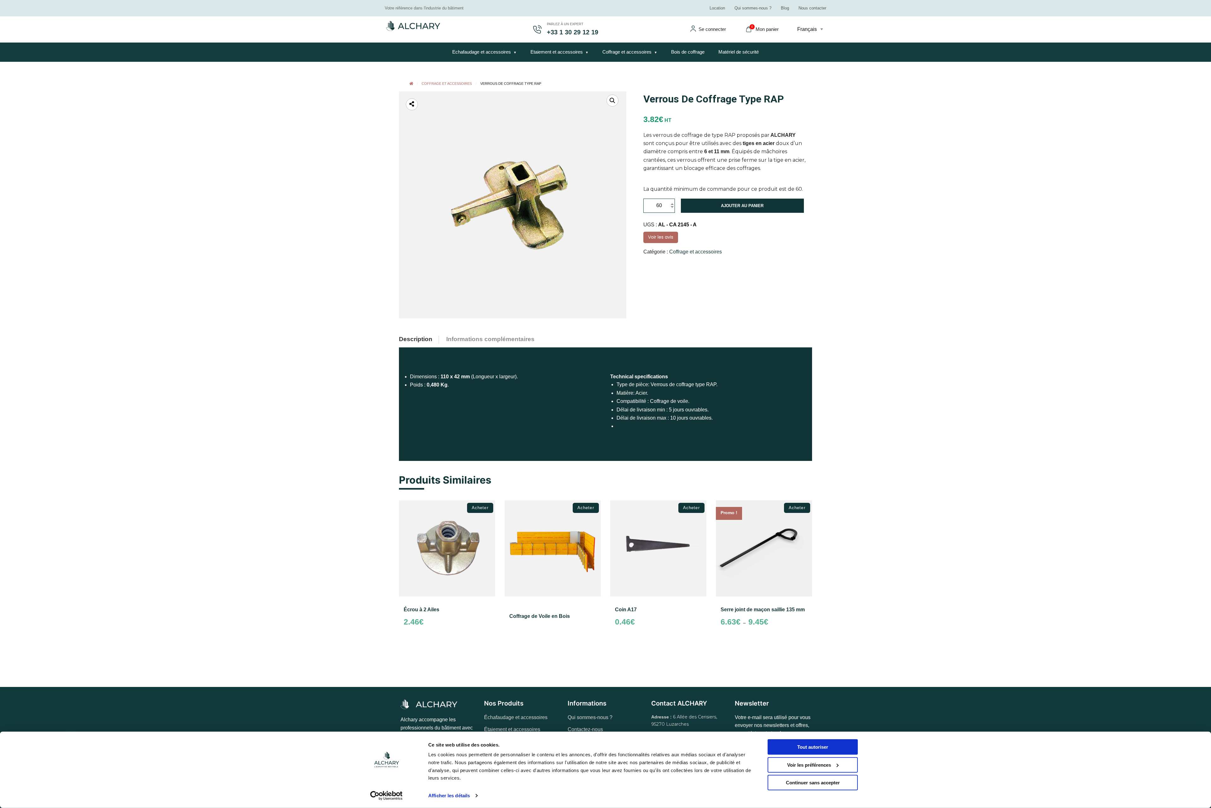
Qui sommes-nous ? (752, 8)
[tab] (420, 337)
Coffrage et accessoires (627, 52)
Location (717, 8)
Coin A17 (626, 609)
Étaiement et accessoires (512, 729)
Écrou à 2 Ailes (421, 609)
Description (415, 339)
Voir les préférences (809, 764)
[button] (612, 101)
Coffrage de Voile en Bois (539, 616)
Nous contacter (812, 8)
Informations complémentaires (490, 339)
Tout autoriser (812, 747)
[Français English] (811, 29)
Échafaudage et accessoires (515, 717)
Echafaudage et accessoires (481, 52)
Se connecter (712, 29)
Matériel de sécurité (738, 52)
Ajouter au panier (742, 205)
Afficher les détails (449, 795)
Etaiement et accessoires (556, 52)
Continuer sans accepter (813, 782)
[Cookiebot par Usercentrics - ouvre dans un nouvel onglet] (386, 795)
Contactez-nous (585, 729)
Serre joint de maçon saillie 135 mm (763, 609)
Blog (785, 8)
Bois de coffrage (688, 52)
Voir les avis (660, 237)
